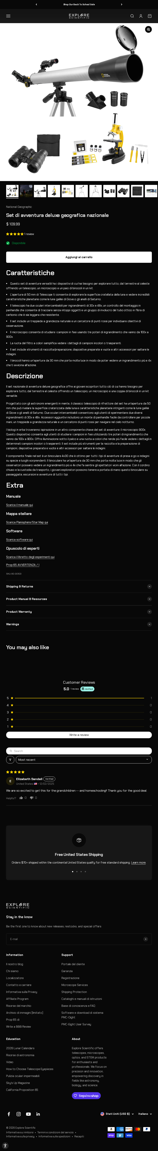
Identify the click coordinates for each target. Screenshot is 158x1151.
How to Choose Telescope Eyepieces (29, 1069)
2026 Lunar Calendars (20, 1048)
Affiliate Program (17, 999)
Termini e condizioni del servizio (55, 1132)
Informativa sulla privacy (20, 1136)
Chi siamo (12, 971)
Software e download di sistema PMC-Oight (82, 1015)
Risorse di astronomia (20, 1055)
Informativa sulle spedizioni (54, 1136)
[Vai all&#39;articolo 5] (68, 191)
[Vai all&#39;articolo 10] (137, 191)
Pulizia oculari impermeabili (23, 1076)
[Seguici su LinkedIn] (38, 1114)
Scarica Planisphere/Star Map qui (27, 522)
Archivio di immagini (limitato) (24, 1013)
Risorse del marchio (18, 1006)
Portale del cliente (73, 964)
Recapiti (79, 1136)
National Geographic (19, 207)
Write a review (79, 735)
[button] (15, 234)
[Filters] (10, 759)
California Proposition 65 (22, 1090)
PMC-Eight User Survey (76, 1024)
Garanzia (67, 971)
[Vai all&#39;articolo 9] (123, 191)
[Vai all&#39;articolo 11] (151, 191)
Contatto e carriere (18, 985)
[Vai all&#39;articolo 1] (12, 191)
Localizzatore (15, 978)
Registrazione (70, 978)
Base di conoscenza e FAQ (78, 1006)
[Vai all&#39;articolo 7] (95, 191)
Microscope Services (74, 985)
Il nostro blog (14, 964)
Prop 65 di (12, 1020)
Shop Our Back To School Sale (79, 4)
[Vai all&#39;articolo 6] (82, 191)
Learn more (138, 863)
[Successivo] (121, 4)
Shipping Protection (74, 992)
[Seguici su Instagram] (18, 1114)
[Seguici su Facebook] (8, 1114)
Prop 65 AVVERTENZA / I (22, 565)
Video (9, 1062)
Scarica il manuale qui (19, 505)
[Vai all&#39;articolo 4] (54, 191)
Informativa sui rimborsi (19, 1132)
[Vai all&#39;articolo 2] (26, 191)
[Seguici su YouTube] (28, 1114)
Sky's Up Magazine (18, 1083)
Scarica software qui (19, 540)
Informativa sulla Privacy (21, 992)
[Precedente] (36, 4)
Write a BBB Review (18, 1027)
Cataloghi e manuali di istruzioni (81, 999)
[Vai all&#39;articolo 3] (40, 191)
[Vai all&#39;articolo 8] (109, 191)
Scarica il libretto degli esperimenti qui (30, 557)
